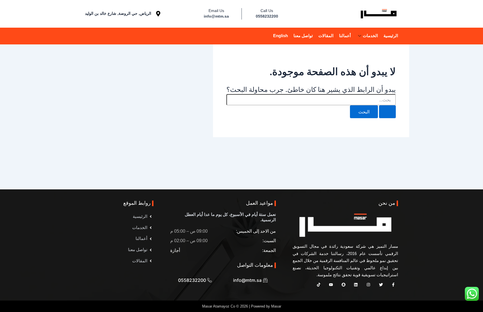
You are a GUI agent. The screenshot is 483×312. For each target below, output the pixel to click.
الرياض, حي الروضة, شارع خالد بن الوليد (118, 13)
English (280, 35)
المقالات (325, 35)
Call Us (267, 10)
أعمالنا (345, 35)
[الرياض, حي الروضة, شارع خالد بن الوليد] (158, 13)
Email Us (216, 10)
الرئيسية (390, 35)
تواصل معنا (303, 35)
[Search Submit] (387, 111)
